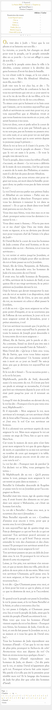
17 (14, 698)
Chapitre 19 (36, 5)
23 (39, 698)
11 (37, 696)
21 (31, 698)
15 (6, 698)
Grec (15, 20)
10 (33, 696)
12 (41, 696)
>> (16, 693)
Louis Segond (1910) (15, 18)
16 (10, 698)
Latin (15, 22)
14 (2, 698)
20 (27, 698)
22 (35, 698)
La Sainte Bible (17, 5)
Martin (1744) (14, 30)
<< (10, 693)
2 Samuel (27, 5)
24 (44, 698)
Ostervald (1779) (14, 32)
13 (45, 696)
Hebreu (14, 25)
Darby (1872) (14, 27)
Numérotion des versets (15, 15)
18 (18, 698)
